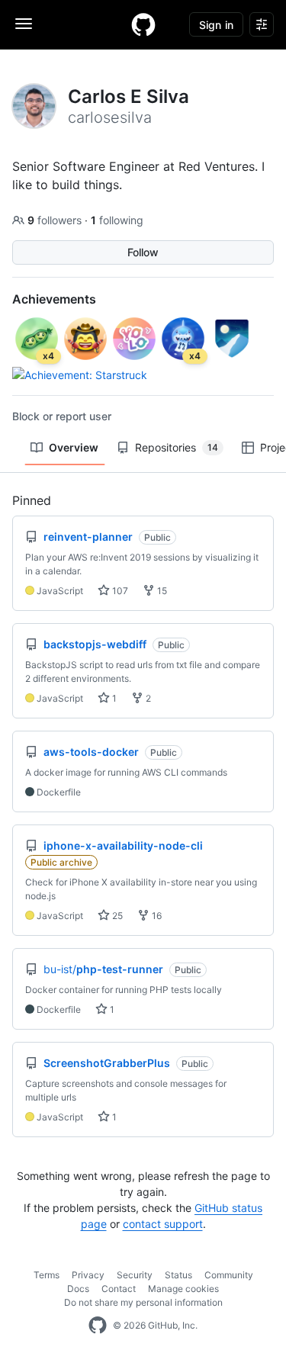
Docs (78, 1288)
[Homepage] (143, 24)
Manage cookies (183, 1288)
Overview (73, 447)
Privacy (88, 1275)
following (117, 220)
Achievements (54, 299)
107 (119, 590)
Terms (46, 1275)
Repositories (176, 447)
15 (161, 590)
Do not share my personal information (143, 1302)
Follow (143, 252)
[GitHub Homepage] (97, 1325)
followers (56, 220)
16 (155, 915)
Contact (118, 1288)
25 (116, 915)
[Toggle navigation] (23, 23)
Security (135, 1275)
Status (178, 1275)
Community (228, 1275)
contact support (163, 1223)
